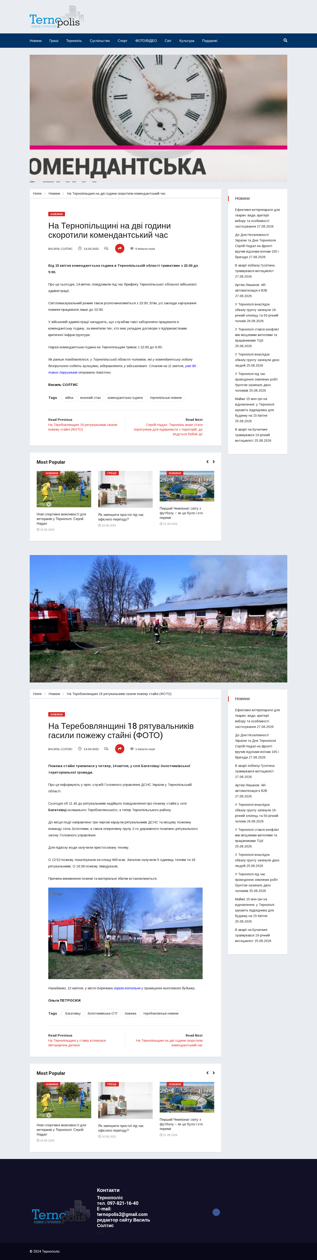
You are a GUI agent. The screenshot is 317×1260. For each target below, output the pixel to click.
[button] (209, 464)
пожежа (130, 1013)
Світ (168, 41)
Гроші (53, 41)
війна (69, 398)
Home (37, 193)
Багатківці (73, 1013)
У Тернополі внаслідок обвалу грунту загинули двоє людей (257, 359)
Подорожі (209, 41)
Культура (186, 41)
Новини (36, 41)
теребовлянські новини (160, 1013)
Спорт (122, 41)
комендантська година (125, 398)
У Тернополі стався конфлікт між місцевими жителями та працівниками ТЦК (257, 334)
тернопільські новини (166, 398)
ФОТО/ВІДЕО (146, 41)
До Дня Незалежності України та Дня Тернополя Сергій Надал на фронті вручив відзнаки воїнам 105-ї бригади (257, 246)
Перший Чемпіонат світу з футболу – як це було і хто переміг (181, 513)
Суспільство (100, 41)
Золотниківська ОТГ (102, 1013)
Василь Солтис (60, 249)
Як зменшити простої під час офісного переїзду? (121, 517)
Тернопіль (74, 41)
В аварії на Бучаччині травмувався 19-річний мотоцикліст (252, 435)
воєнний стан (90, 398)
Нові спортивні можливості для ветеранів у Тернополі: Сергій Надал (61, 519)
